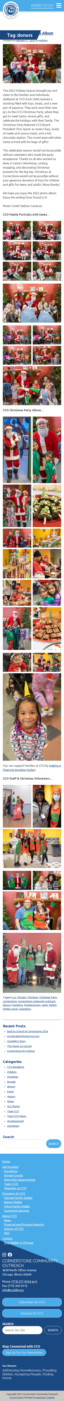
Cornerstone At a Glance (21, 1051)
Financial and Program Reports (24, 1224)
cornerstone (10, 1001)
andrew (43, 40)
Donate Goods (13, 1175)
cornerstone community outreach (36, 1001)
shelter (53, 1005)
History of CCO (13, 1228)
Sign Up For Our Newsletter (24, 1352)
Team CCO (13, 1111)
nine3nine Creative (45, 1397)
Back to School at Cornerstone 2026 (27, 1031)
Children (12, 1072)
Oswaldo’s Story (16, 1041)
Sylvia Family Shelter (17, 1206)
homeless (17, 1005)
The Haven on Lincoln (19, 1046)
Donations (11, 1171)
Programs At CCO (13, 1193)
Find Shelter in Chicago (18, 1242)
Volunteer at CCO (15, 1188)
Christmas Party (48, 997)
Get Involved (10, 1167)
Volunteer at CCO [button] (32, 1302)
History (11, 1096)
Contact (7, 1238)
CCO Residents (15, 1067)
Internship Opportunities (19, 1179)
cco (14, 997)
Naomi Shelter (13, 1202)
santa (45, 1005)
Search (8, 1136)
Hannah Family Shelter (18, 1197)
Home (10, 1101)
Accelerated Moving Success (23, 1036)
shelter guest (10, 1009)
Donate (11, 1081)
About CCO (9, 1216)
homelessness (32, 1005)
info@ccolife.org (13, 1290)
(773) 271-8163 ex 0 (24, 1281)
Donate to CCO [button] (42, 5)
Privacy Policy (16, 1397)
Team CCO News (16, 1116)
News (7, 1220)
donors (7, 1005)
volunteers (25, 1009)
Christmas (32, 997)
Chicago (21, 997)
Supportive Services (16, 1210)
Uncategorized (15, 1121)
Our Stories (13, 1106)
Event (10, 1091)
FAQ (6, 1233)
